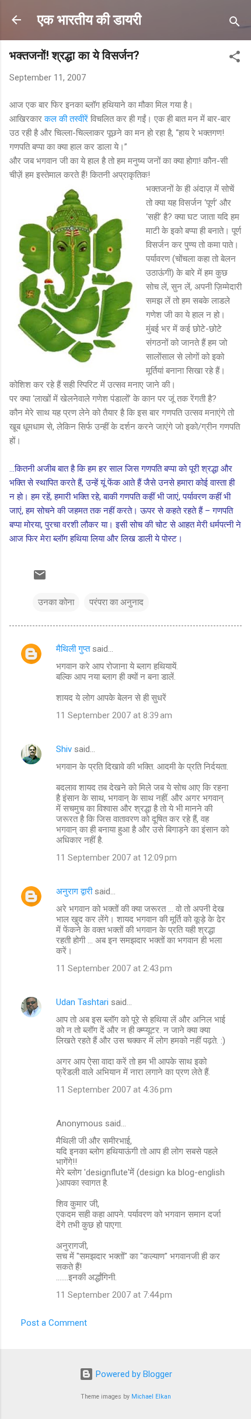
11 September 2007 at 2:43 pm (114, 968)
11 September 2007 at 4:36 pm (114, 1089)
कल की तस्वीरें (67, 119)
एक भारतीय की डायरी (89, 20)
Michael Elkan (151, 1396)
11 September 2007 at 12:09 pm (116, 857)
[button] (235, 59)
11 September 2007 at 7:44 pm (114, 1295)
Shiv (64, 749)
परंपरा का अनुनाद (116, 602)
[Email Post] (40, 579)
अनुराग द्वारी (74, 891)
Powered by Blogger (132, 1374)
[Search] (235, 23)
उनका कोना (56, 602)
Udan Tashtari (82, 1002)
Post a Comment (54, 1323)
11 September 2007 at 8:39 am (114, 715)
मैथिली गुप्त (73, 649)
